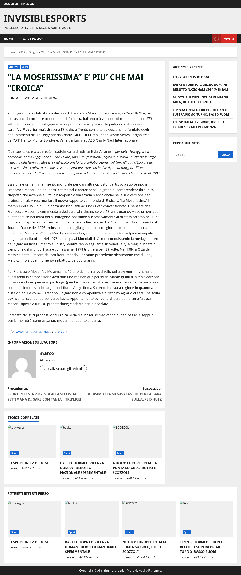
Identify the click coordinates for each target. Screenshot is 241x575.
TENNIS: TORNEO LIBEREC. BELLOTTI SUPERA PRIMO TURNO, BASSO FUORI (202, 547)
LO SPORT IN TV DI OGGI (28, 463)
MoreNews (134, 570)
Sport (25, 66)
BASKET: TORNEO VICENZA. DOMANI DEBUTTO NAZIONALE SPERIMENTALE (83, 468)
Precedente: (44, 394)
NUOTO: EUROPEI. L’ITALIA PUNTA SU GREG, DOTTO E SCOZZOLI (135, 468)
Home (8, 39)
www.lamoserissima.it (33, 331)
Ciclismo (13, 66)
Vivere (229, 38)
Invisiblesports (45, 18)
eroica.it (61, 331)
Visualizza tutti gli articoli (63, 368)
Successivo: (125, 394)
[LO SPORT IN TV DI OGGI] (32, 441)
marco (14, 97)
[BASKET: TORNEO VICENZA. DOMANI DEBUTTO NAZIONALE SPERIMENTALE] (84, 441)
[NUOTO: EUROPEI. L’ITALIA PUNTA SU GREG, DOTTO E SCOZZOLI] (137, 441)
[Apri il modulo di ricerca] (208, 38)
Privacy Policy (31, 39)
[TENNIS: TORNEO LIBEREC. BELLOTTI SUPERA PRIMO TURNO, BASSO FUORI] (206, 519)
